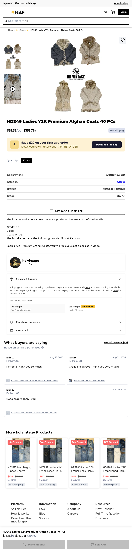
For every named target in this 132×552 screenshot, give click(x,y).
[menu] (6, 12)
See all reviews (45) (116, 342)
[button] (66, 279)
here (87, 287)
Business (101, 518)
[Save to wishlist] (122, 40)
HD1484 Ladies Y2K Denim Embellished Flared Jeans (34, 380)
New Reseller (104, 509)
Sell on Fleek (19, 509)
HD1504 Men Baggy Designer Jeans (89, 380)
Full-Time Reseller (107, 513)
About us (73, 509)
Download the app (107, 144)
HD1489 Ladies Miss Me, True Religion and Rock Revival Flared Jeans (35, 413)
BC (119, 196)
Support (45, 518)
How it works (20, 513)
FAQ (42, 509)
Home (11, 30)
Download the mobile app (21, 520)
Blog (42, 513)
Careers (72, 513)
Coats (22, 30)
